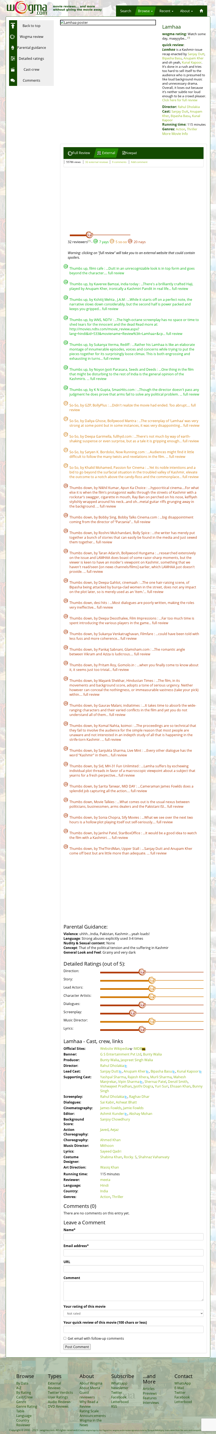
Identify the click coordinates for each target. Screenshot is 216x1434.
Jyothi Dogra (143, 1086)
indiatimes (132, 705)
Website (107, 1048)
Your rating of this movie (84, 1306)
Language (24, 1415)
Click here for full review (179, 100)
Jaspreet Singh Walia (137, 1060)
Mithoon (107, 1145)
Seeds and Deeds (143, 369)
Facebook (118, 1397)
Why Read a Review (89, 1404)
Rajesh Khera (138, 1077)
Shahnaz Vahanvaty (153, 1157)
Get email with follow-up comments (96, 1338)
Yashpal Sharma (113, 1077)
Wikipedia (121, 1048)
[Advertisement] (35, 114)
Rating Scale (89, 1411)
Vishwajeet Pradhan (116, 1086)
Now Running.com (131, 452)
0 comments (119, 162)
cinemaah (130, 582)
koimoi (126, 725)
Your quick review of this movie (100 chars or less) (105, 1322)
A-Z (18, 1388)
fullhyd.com (122, 436)
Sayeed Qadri (110, 1151)
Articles (149, 1388)
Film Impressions (143, 618)
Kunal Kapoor (191, 62)
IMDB (138, 1048)
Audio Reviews (59, 1401)
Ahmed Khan (110, 1140)
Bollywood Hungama (138, 553)
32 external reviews (96, 162)
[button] (125, 11)
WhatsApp (182, 1383)
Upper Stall (131, 848)
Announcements (93, 1415)
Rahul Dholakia (189, 107)
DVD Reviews (58, 1406)
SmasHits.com (123, 389)
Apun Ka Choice (133, 487)
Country (22, 1420)
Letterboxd (120, 1401)
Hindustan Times (140, 680)
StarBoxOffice (130, 833)
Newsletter (119, 1388)
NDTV (108, 319)
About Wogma (91, 1383)
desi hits (101, 602)
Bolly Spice (141, 532)
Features (150, 1398)
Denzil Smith (178, 1081)
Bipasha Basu (172, 58)
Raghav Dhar (139, 1096)
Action (180, 129)
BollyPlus (100, 405)
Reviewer (23, 1425)
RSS (114, 1406)
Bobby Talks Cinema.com (138, 517)
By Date (22, 1383)
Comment (71, 1277)
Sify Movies (131, 817)
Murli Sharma (161, 1077)
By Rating (23, 1392)
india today (130, 284)
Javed (104, 1129)
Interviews (151, 1402)
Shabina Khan (111, 1157)
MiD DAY (129, 786)
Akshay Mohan (140, 1113)
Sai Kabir (107, 1102)
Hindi (104, 1185)
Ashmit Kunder (112, 1113)
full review (116, 273)
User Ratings (58, 1397)
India (104, 1191)
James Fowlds (111, 1108)
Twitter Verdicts (60, 1392)
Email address (76, 1245)
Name (69, 1229)
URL (66, 1261)
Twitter (116, 1392)
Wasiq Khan (109, 1167)
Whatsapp (119, 1383)
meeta (105, 1179)
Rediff (125, 344)
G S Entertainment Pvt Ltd (120, 1054)
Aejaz (114, 1129)
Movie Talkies (104, 802)
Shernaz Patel (155, 1081)
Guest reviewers (87, 1394)
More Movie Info (175, 133)
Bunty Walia (152, 1054)
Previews (150, 1393)
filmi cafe (96, 268)
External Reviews (54, 1385)
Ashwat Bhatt (126, 1102)
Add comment (139, 162)
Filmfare (147, 634)
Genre (21, 1401)
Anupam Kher (194, 58)
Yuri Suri (161, 1086)
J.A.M (121, 299)
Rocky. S (130, 1157)
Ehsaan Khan (180, 1086)
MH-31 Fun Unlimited (122, 766)
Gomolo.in (126, 665)
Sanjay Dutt (196, 54)
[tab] (79, 153)
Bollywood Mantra (122, 420)
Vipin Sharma (128, 1081)
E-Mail (179, 1388)
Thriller (192, 129)
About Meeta (90, 1388)
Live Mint (134, 750)
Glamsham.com (137, 649)
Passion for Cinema (129, 467)
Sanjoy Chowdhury (115, 1119)
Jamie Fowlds (133, 1108)
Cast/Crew (24, 1397)
